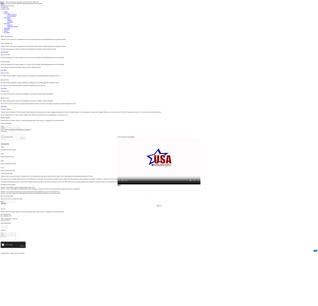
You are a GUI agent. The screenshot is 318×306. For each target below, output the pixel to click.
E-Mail (2, 128)
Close (132, 137)
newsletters (7, 32)
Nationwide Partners (12, 26)
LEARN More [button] (4, 52)
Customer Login (5, 9)
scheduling (10, 22)
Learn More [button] (4, 70)
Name (2, 126)
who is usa (7, 13)
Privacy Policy (4, 227)
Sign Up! (159, 205)
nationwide (7, 23)
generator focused (12, 14)
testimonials (7, 28)
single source (7, 17)
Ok (119, 185)
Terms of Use (4, 226)
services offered (11, 16)
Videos (6, 31)
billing (9, 19)
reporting (9, 20)
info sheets (7, 29)
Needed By (4, 131)
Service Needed (5, 129)
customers (10, 25)
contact (6, 11)
